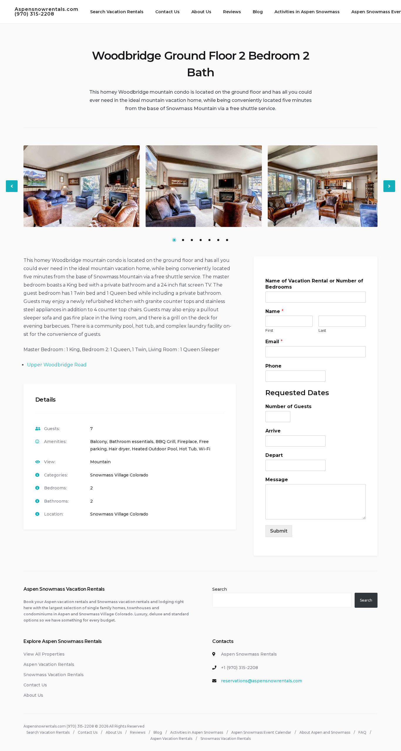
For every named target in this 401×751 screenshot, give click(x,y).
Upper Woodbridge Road (57, 365)
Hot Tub (188, 449)
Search (219, 589)
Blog (258, 11)
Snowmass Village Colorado (119, 475)
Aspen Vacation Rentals (48, 664)
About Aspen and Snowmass (324, 732)
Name (274, 311)
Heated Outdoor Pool (154, 449)
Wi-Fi (204, 449)
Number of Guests (288, 407)
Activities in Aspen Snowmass (307, 11)
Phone (273, 366)
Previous (12, 191)
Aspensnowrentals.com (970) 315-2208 (46, 11)
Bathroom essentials (131, 441)
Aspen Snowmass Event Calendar (261, 732)
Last (322, 330)
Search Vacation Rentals (117, 11)
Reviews (232, 11)
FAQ (362, 732)
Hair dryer (119, 449)
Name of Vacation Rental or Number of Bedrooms (314, 284)
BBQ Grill (165, 441)
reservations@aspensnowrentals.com (261, 680)
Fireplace (187, 441)
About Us (201, 11)
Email (274, 342)
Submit (278, 531)
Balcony (98, 441)
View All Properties (44, 654)
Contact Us (167, 11)
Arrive (273, 431)
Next (389, 191)
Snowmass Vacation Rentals (53, 674)
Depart (274, 455)
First (269, 330)
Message (276, 479)
